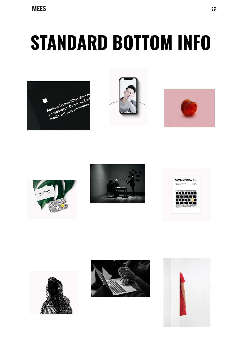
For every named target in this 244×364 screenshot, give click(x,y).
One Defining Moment (109, 220)
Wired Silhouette (45, 332)
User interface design (111, 315)
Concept (34, 156)
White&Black (39, 150)
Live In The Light (177, 239)
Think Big (118, 144)
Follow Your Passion (183, 145)
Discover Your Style (46, 236)
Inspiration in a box (182, 344)
